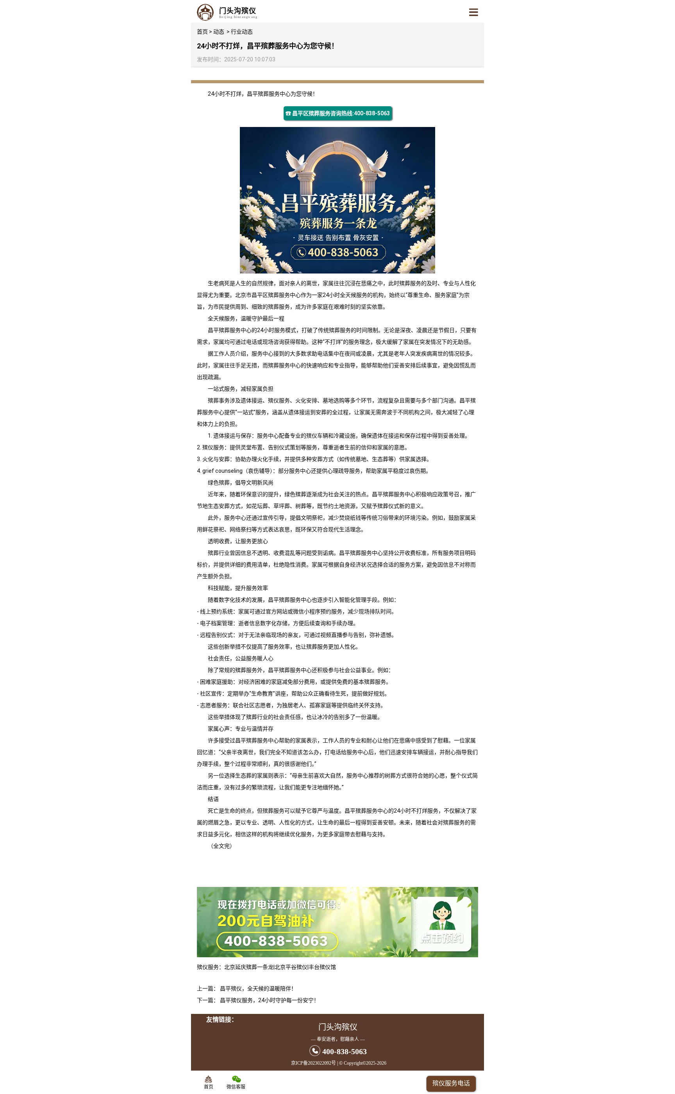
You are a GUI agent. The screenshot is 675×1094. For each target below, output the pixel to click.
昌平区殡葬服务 (271, 295)
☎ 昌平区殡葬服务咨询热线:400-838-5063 (338, 113)
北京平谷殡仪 (291, 967)
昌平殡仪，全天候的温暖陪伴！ (258, 988)
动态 (218, 32)
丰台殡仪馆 (322, 967)
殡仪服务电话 (451, 1083)
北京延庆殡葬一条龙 (248, 967)
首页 (202, 32)
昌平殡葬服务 (263, 94)
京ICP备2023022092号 (313, 1063)
